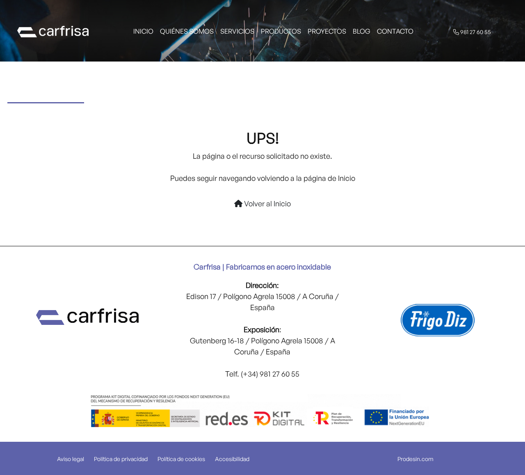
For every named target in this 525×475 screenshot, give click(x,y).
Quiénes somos (187, 31)
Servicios (237, 31)
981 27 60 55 (475, 31)
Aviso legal (70, 458)
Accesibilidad (232, 458)
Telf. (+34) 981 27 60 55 (262, 373)
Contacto (395, 31)
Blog (361, 31)
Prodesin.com (415, 458)
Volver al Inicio (266, 203)
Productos (281, 31)
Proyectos (327, 31)
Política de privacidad (121, 458)
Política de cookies (181, 458)
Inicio (143, 31)
